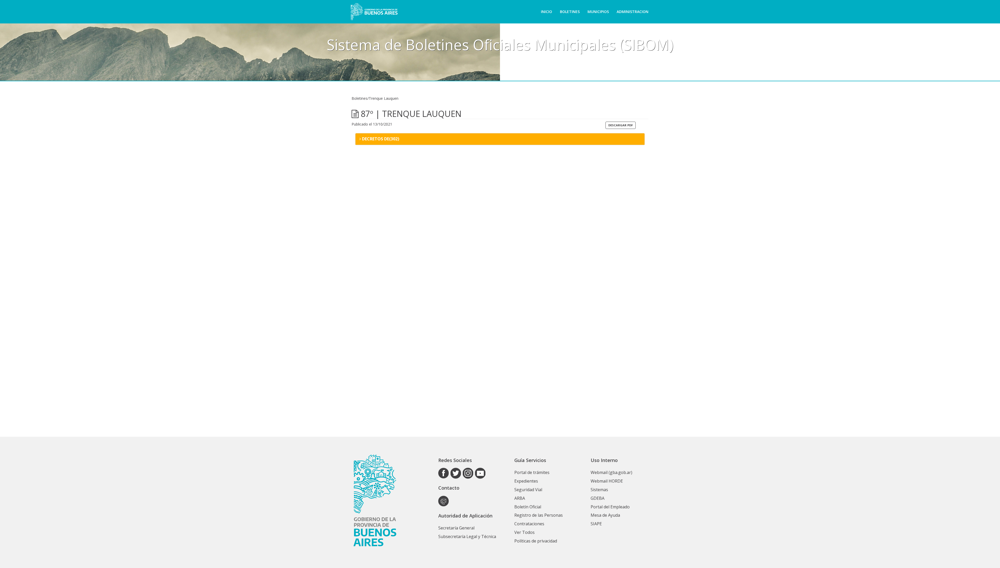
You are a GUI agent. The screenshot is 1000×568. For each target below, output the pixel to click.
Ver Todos (524, 532)
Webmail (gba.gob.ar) (611, 472)
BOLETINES (570, 11)
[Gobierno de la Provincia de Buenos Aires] (374, 11)
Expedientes (526, 481)
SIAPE (596, 524)
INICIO (546, 11)
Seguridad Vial (528, 489)
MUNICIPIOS (598, 11)
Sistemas (599, 489)
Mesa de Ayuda (605, 515)
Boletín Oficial (527, 507)
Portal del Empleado (610, 507)
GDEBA (597, 498)
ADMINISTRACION (632, 11)
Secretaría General (456, 528)
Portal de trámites (531, 472)
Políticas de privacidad (535, 541)
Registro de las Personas (538, 515)
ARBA (519, 498)
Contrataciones (529, 524)
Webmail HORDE (607, 481)
